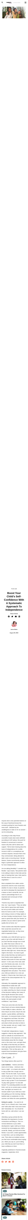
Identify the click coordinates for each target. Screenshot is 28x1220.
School (5, 1191)
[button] (8, 616)
